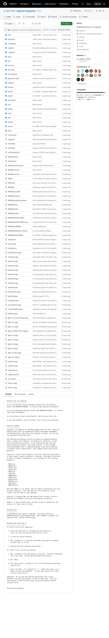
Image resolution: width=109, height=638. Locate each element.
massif (10, 96)
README (11, 187)
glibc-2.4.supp (13, 335)
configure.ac (12, 248)
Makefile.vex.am (13, 174)
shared (10, 122)
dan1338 (10, 11)
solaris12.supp (13, 366)
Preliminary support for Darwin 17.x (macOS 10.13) (50, 187)
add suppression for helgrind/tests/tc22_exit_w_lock (51, 331)
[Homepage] (5, 4)
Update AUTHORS (39, 144)
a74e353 (46, 30)
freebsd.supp (12, 313)
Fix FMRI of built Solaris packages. (45, 126)
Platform (12, 4)
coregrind (11, 52)
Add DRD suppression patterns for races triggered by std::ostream (56, 353)
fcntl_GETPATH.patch (15, 309)
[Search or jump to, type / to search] (82, 4)
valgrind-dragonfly (26, 11)
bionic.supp (12, 244)
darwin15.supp (13, 279)
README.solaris (13, 213)
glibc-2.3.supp (13, 326)
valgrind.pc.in (12, 370)
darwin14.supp (13, 274)
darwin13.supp (13, 270)
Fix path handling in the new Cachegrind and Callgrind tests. (54, 48)
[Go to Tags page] (23, 23)
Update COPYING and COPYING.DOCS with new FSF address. (54, 148)
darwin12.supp (13, 266)
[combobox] (46, 23)
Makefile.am (12, 161)
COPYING (11, 148)
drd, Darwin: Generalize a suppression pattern (49, 252)
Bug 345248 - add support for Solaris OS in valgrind (51, 361)
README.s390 (13, 209)
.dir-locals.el (12, 135)
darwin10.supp (13, 257)
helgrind (11, 83)
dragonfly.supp (13, 300)
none (9, 113)
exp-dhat (11, 70)
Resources (36, 4)
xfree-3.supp (12, 383)
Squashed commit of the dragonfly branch (26, 30)
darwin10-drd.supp (14, 252)
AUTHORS (11, 144)
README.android (14, 196)
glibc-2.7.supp (13, 348)
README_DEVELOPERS (16, 218)
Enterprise (64, 4)
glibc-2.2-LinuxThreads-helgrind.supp (21, 318)
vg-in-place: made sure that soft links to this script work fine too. (55, 379)
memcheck (12, 100)
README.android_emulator (17, 200)
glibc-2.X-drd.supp (14, 353)
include (10, 87)
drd (9, 61)
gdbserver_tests (13, 78)
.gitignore (11, 139)
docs (9, 57)
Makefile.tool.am (13, 170)
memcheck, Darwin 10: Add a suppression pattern (50, 257)
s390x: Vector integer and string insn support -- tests (51, 39)
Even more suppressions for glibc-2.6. (46, 344)
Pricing (75, 4)
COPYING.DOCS (13, 152)
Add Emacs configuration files (43, 135)
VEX (9, 35)
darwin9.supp (13, 296)
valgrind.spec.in (13, 374)
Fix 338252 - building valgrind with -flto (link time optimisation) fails (56, 70)
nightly (10, 109)
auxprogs (11, 39)
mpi (9, 104)
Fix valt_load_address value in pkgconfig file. (48, 370)
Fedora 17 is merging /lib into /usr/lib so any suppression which (54, 305)
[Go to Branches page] (19, 23)
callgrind (11, 48)
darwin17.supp (13, 287)
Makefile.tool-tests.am (15, 165)
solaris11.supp (13, 361)
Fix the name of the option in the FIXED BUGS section (51, 178)
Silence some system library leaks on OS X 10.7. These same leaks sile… (58, 261)
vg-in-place (12, 379)
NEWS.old (11, 183)
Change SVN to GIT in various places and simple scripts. (52, 222)
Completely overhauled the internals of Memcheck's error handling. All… (57, 383)
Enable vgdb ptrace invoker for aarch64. (47, 192)
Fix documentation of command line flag (47, 196)
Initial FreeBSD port (39, 226)
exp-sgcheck (12, 74)
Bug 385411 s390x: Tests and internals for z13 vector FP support (55, 209)
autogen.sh (12, 239)
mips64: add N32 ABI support (43, 165)
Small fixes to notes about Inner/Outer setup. (48, 218)
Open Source (50, 4)
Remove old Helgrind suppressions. (45, 322)
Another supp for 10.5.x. (41, 296)
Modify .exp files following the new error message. (50, 78)
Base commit (37, 43)
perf (9, 118)
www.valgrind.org (20, 573)
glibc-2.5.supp (13, 340)
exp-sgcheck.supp (14, 305)
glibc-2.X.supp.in (14, 357)
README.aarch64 (14, 192)
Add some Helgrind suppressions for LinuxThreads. (50, 318)
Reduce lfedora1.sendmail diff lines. (45, 109)
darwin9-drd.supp (14, 292)
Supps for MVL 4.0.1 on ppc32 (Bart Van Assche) (50, 335)
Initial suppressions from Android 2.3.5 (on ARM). (50, 244)
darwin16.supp (13, 283)
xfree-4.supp (12, 387)
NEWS (10, 178)
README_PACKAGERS (15, 235)
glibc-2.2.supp (13, 322)
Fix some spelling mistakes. (42, 231)
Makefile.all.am (13, 157)
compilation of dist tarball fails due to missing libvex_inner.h (53, 174)
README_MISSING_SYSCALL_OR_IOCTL (22, 231)
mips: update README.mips (42, 205)
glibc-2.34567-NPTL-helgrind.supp (20, 331)
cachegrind (12, 43)
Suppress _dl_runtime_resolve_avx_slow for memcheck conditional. (56, 357)
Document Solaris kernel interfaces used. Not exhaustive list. (54, 213)
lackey (10, 91)
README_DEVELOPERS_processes (20, 222)
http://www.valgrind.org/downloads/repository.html (29, 533)
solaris (10, 126)
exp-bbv (11, 65)
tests (9, 131)
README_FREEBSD (14, 226)
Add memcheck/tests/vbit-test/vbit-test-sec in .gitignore (52, 139)
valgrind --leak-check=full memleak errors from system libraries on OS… (58, 266)
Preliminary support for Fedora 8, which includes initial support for (55, 348)
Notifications (77, 11)
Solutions (24, 4)
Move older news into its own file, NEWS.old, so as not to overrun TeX (57, 183)
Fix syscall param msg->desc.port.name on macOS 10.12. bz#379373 (57, 274)
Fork (89, 11)
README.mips (13, 205)
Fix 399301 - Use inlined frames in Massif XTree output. (52, 96)
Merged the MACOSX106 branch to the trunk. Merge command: (55, 292)
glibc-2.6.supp (13, 344)
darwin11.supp (13, 261)
